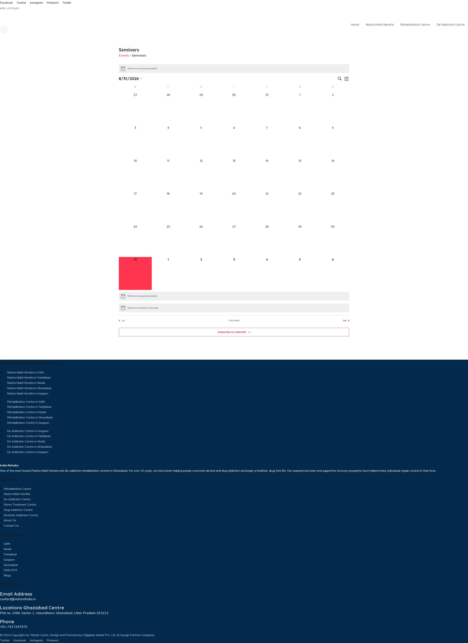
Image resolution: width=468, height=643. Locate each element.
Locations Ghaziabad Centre (32, 607)
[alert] (234, 68)
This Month (234, 320)
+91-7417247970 (13, 627)
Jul (123, 320)
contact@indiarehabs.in (18, 599)
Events (124, 55)
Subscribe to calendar (232, 332)
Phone (7, 621)
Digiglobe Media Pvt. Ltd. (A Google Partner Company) (118, 635)
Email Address (16, 594)
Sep (344, 320)
